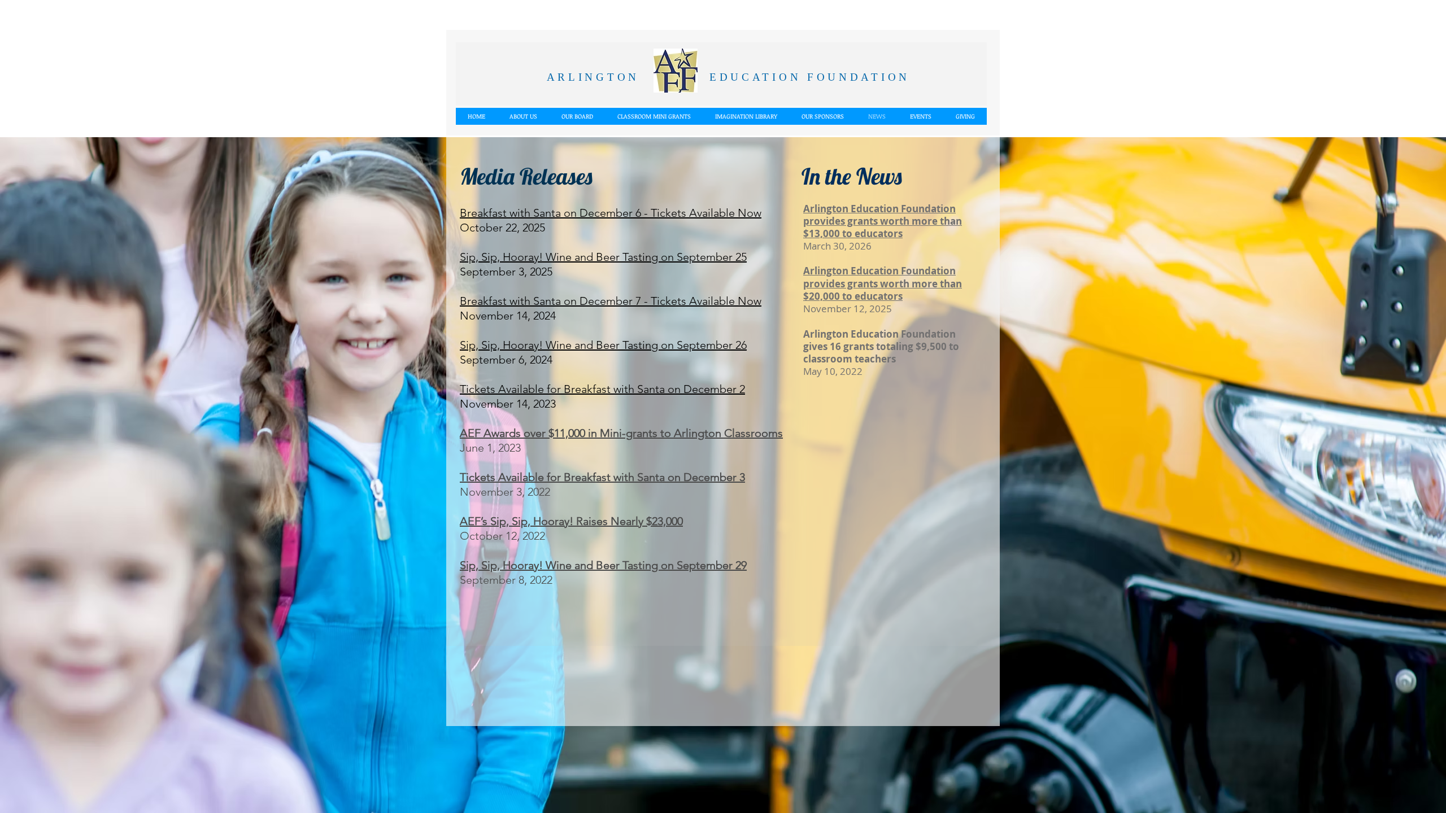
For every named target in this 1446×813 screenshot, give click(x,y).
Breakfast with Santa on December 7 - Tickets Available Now (610, 301)
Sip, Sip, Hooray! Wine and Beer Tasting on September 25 (603, 257)
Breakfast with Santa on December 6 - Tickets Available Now (610, 213)
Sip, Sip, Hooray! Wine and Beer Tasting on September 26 (603, 345)
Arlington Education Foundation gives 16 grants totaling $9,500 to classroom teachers (881, 346)
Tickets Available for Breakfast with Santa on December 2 (602, 389)
